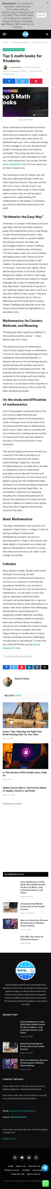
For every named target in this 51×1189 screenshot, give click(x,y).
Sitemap (26, 1170)
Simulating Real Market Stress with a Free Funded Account (32, 906)
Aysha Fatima (16, 67)
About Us (21, 1166)
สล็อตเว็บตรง (10, 1139)
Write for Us (33, 1174)
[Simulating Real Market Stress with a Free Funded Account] (10, 907)
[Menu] (4, 34)
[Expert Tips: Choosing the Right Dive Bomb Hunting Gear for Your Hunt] (25, 715)
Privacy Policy (12, 1170)
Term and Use (17, 1174)
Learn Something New (14, 49)
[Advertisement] (25, 840)
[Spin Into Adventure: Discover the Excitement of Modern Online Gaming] (10, 924)
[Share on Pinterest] (36, 81)
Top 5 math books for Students (17, 657)
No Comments (36, 71)
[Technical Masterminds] (25, 34)
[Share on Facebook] (9, 81)
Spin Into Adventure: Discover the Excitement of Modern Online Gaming (34, 923)
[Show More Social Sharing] (45, 81)
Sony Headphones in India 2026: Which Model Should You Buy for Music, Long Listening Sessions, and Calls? (32, 887)
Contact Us (34, 1166)
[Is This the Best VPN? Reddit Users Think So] (25, 756)
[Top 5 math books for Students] (25, 102)
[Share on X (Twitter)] (22, 81)
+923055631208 (18, 1117)
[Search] (46, 34)
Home (10, 1166)
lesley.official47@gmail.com (22, 1111)
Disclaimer (38, 1170)
